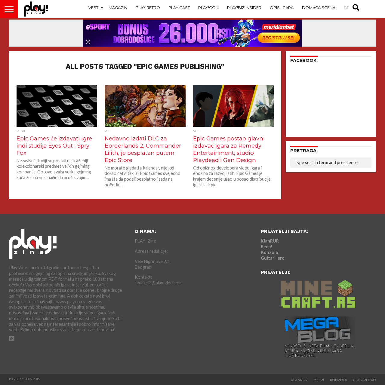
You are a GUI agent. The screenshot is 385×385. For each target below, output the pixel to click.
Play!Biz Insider (244, 7)
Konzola (269, 252)
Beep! (267, 246)
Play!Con (208, 7)
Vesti (93, 7)
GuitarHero (273, 258)
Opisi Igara (282, 7)
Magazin (118, 7)
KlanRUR (270, 240)
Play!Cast (179, 7)
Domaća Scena (318, 7)
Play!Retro (148, 7)
